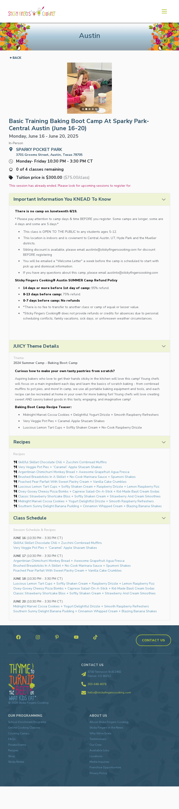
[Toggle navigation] (164, 11)
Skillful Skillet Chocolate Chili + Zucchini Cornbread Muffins (62, 462)
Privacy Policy (98, 773)
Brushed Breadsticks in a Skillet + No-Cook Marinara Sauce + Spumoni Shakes (77, 477)
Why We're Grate (100, 733)
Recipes (13, 750)
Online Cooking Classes (24, 727)
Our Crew (96, 744)
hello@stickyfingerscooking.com (109, 692)
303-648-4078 (97, 684)
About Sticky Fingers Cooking (109, 722)
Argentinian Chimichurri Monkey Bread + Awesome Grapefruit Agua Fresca (73, 472)
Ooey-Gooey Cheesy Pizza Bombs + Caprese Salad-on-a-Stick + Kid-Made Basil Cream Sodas (88, 491)
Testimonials (98, 739)
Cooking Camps (19, 733)
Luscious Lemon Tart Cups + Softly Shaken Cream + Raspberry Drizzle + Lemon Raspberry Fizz (88, 486)
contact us (153, 640)
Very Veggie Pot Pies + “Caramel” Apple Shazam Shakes (60, 467)
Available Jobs (99, 750)
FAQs (12, 739)
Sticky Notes (16, 761)
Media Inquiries (99, 761)
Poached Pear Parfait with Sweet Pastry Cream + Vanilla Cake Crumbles (72, 481)
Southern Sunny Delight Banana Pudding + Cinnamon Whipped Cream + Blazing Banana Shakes (90, 506)
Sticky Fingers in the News (106, 727)
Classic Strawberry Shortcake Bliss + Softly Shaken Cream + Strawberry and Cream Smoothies (89, 496)
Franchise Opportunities (105, 767)
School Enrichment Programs (27, 722)
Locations (96, 756)
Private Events (17, 744)
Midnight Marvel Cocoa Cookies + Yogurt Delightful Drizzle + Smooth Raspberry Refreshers (86, 501)
